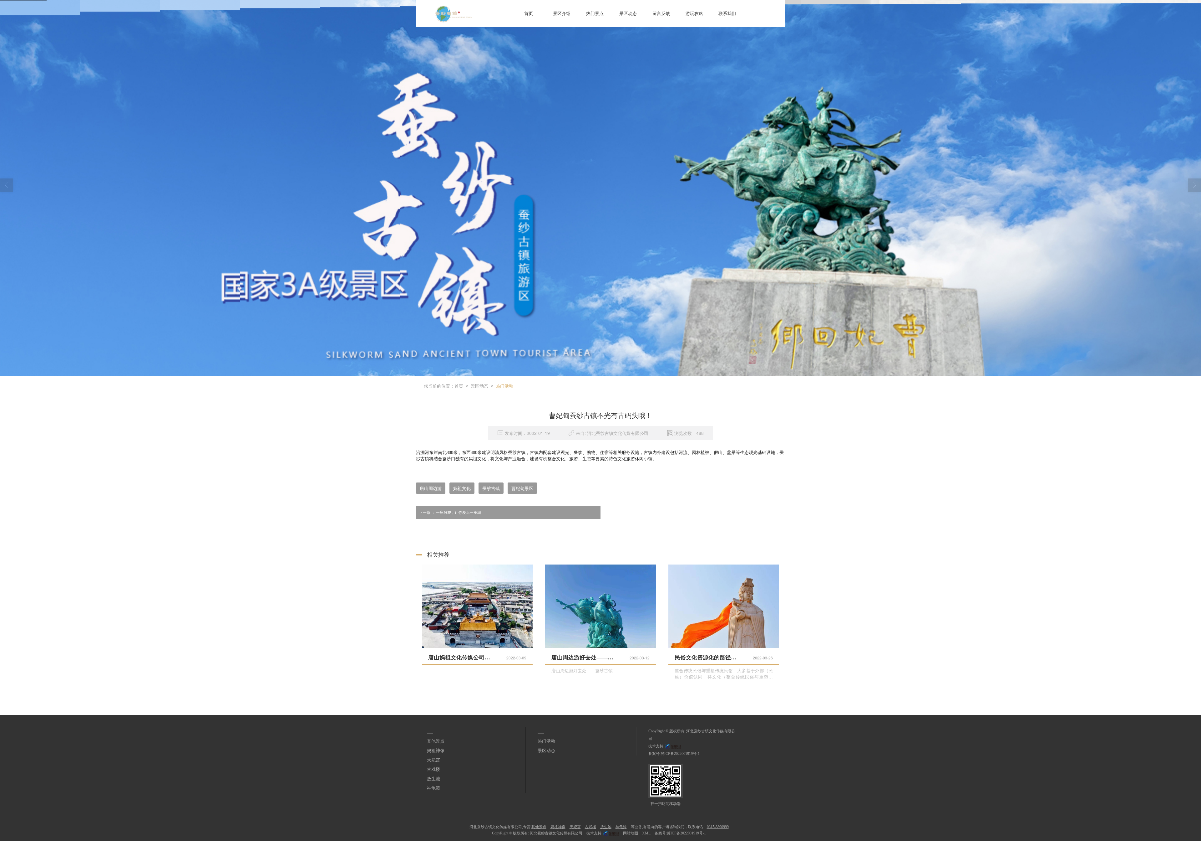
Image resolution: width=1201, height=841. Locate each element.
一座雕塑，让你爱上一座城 (450, 512)
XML (646, 833)
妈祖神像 (435, 750)
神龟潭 (433, 788)
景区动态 (628, 13)
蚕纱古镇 (491, 488)
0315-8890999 (718, 827)
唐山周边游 (431, 488)
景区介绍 (561, 13)
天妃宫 (433, 760)
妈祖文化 (462, 488)
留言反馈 (661, 13)
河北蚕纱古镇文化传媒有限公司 (556, 833)
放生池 (433, 779)
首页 (528, 13)
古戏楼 (433, 769)
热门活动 (504, 386)
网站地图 (630, 833)
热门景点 (595, 13)
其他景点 (435, 741)
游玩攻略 (694, 13)
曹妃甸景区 (522, 488)
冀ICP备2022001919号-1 (680, 753)
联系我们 (727, 13)
